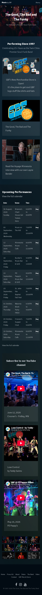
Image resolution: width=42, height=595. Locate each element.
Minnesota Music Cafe (19, 246)
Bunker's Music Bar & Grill (19, 261)
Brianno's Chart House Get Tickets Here (19, 215)
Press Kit (10, 574)
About (17, 574)
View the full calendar (12, 196)
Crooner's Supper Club (18, 322)
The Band (30, 574)
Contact (14, 577)
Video (38, 574)
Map (37, 209)
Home (3, 574)
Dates (23, 574)
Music (7, 2)
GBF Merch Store (25, 577)
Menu (38, 2)
